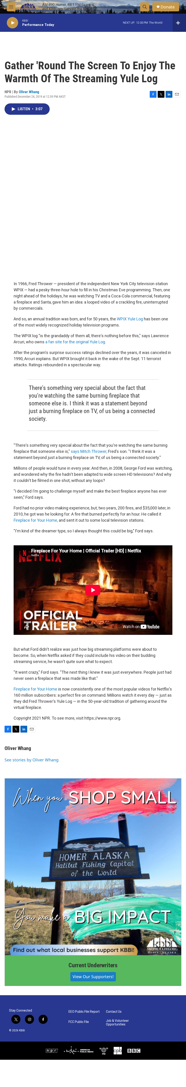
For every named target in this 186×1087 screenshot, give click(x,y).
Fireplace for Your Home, (36, 520)
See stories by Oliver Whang (32, 760)
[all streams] (179, 23)
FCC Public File (79, 1022)
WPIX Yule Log (130, 319)
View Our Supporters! (93, 976)
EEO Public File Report (84, 1011)
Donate (168, 7)
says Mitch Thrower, (89, 451)
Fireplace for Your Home (35, 689)
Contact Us (114, 1011)
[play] (12, 22)
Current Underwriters (93, 965)
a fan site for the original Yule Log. (75, 341)
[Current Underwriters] (93, 866)
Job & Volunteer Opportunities (117, 1022)
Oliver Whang (29, 92)
